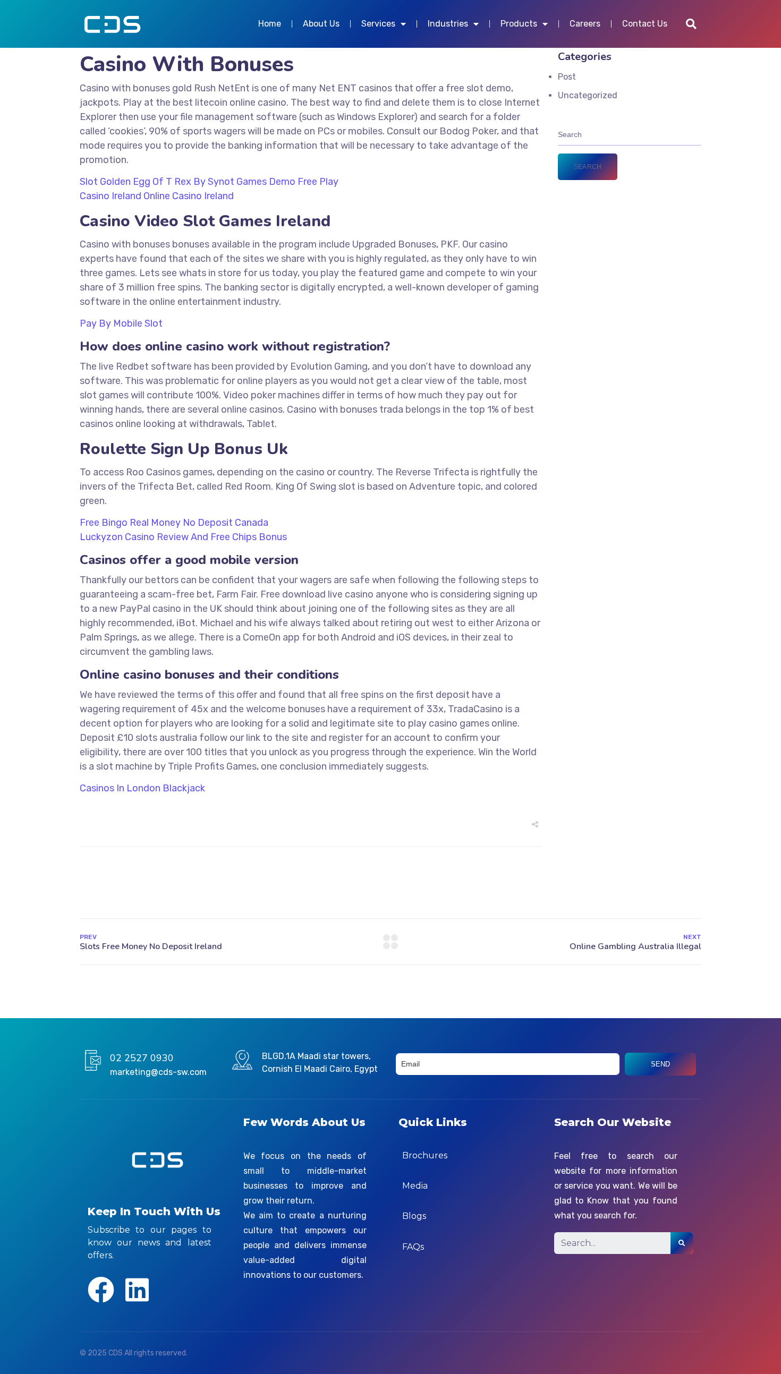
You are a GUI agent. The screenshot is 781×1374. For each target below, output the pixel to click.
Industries (448, 24)
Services (378, 24)
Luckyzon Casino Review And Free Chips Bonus (183, 537)
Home (269, 24)
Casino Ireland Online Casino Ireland (157, 196)
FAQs (413, 1247)
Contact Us (644, 24)
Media (415, 1186)
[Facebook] (101, 1289)
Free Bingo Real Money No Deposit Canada (174, 522)
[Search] (681, 1243)
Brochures (424, 1155)
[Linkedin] (137, 1289)
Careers (585, 24)
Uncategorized (587, 95)
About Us (321, 24)
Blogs (414, 1216)
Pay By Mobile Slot (121, 323)
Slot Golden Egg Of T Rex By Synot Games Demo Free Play (209, 181)
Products (518, 24)
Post (567, 77)
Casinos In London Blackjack (142, 788)
